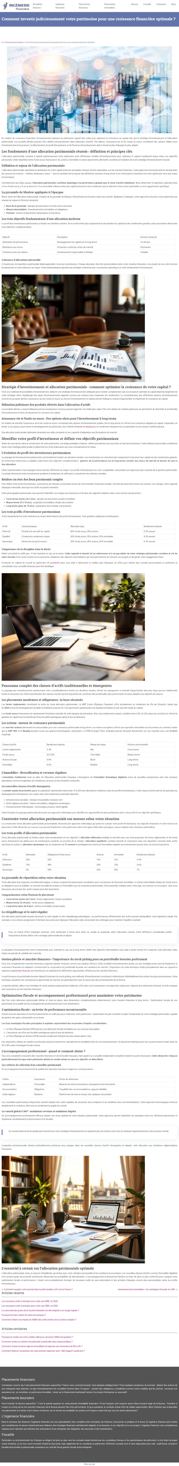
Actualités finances (37, 6)
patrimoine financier (21, 970)
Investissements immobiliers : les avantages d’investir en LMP (146, 1289)
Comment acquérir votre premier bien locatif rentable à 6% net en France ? (38, 1289)
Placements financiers (84, 6)
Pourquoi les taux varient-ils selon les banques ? (24, 1315)
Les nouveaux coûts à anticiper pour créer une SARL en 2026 (30, 1301)
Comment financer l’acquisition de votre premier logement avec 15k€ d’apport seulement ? (43, 1351)
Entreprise (161, 4)
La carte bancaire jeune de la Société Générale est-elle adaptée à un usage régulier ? (40, 1310)
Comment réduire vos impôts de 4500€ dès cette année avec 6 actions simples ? (39, 1319)
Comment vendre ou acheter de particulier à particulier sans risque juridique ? (37, 1341)
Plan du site (89, 1464)
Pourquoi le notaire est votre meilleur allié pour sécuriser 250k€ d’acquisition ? (37, 1337)
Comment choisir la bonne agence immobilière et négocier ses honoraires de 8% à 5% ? (42, 1346)
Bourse (134, 4)
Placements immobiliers (109, 6)
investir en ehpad (83, 426)
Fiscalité (147, 4)
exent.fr (56, 563)
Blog (173, 4)
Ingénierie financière (60, 6)
